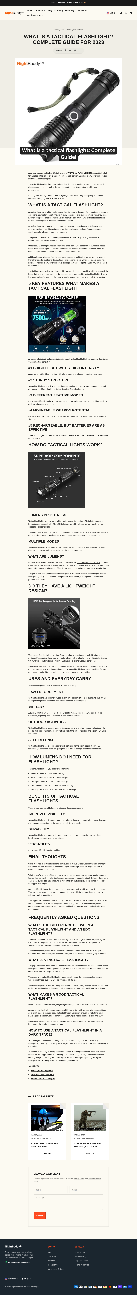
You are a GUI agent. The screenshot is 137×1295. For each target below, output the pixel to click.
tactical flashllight (79, 173)
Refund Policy (80, 1256)
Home (29, 11)
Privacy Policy (79, 1179)
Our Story (69, 11)
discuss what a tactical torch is (41, 187)
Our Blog (58, 11)
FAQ (50, 11)
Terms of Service (94, 1179)
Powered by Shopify (31, 1287)
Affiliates (51, 1261)
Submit (39, 1216)
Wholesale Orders (35, 15)
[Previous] (44, 3)
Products (39, 11)
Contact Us (82, 11)
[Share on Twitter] (70, 50)
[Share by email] (80, 50)
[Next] (92, 3)
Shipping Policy (81, 1261)
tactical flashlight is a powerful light (45, 226)
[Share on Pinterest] (75, 50)
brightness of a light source (88, 562)
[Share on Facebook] (65, 50)
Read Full (47, 1154)
